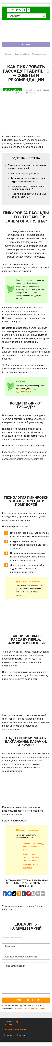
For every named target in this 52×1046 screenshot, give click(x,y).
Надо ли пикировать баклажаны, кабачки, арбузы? (28, 195)
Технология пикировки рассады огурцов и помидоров (28, 180)
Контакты (21, 1035)
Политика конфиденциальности (16, 1029)
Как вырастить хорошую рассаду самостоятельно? (31, 857)
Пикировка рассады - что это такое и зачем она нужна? (27, 167)
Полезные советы (12, 90)
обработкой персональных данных (30, 1008)
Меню (26, 44)
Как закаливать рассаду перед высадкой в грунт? (33, 847)
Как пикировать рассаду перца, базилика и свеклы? (28, 188)
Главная (8, 1035)
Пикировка (36, 90)
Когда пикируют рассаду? (25, 173)
